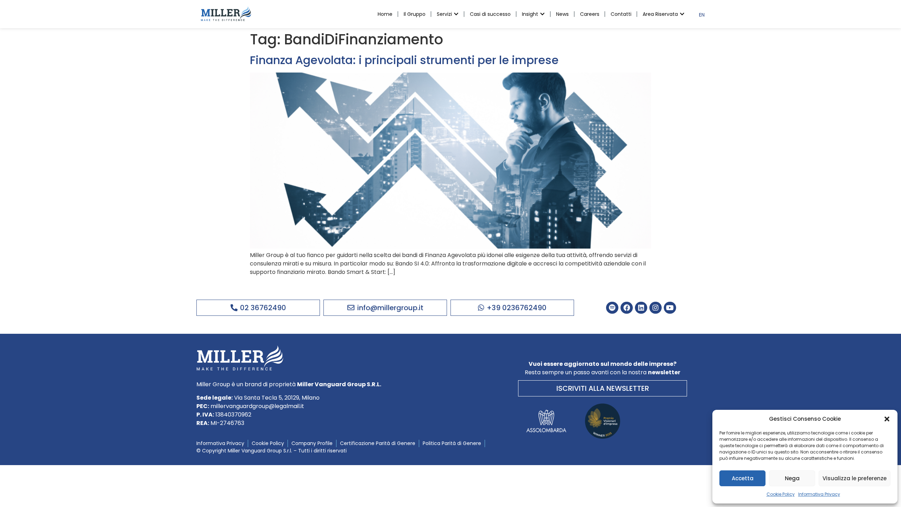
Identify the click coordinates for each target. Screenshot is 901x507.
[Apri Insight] (542, 14)
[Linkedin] (641, 308)
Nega (792, 478)
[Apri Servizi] (456, 14)
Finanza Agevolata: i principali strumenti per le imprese (404, 60)
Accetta (743, 478)
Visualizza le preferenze (855, 478)
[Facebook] (626, 308)
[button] (886, 419)
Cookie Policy (781, 494)
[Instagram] (655, 308)
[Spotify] (612, 308)
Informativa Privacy (819, 494)
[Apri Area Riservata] (682, 14)
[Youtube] (670, 308)
